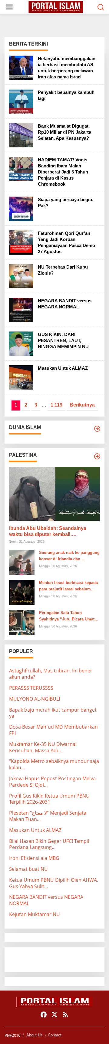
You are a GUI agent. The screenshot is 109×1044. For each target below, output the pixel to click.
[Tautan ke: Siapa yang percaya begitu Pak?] (21, 208)
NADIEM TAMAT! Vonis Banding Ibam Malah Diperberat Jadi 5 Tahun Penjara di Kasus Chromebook (63, 172)
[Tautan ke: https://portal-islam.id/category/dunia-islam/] (97, 428)
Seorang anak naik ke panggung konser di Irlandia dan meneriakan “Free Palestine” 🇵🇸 (69, 556)
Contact (54, 1035)
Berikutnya (82, 404)
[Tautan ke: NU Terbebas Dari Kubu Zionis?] (21, 275)
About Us (34, 1035)
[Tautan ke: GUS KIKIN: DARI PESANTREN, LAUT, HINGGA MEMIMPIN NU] (21, 343)
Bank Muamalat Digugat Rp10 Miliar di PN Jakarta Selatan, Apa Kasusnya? (64, 132)
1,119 (56, 404)
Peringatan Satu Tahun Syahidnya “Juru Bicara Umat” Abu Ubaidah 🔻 (68, 616)
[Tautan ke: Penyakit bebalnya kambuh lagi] (21, 101)
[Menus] (9, 7)
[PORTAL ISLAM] (55, 6)
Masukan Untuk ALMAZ (63, 368)
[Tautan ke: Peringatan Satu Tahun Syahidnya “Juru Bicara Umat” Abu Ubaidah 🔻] (22, 622)
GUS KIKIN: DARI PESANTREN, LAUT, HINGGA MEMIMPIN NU (63, 340)
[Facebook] (44, 1014)
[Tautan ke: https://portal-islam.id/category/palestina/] (97, 456)
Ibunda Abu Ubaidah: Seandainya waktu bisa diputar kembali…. (47, 531)
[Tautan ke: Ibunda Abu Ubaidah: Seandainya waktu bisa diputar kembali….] (54, 494)
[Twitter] (54, 1014)
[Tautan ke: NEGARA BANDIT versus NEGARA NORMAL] (21, 309)
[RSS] (65, 1014)
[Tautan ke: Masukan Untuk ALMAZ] (21, 376)
